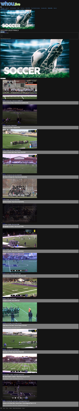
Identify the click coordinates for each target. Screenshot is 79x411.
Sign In (6, 9)
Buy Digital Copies (35, 8)
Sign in (55, 8)
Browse (3, 8)
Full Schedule (13, 8)
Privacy (7, 408)
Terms (4, 408)
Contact (22, 8)
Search (7, 8)
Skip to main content (3, 0)
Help (18, 8)
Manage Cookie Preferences (17, 408)
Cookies (10, 408)
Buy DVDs (28, 8)
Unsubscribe (44, 8)
